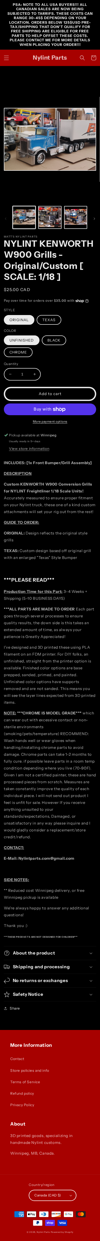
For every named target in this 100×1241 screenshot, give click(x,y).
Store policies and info (29, 1070)
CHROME (18, 352)
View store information (29, 448)
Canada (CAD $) (47, 1195)
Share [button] (15, 1008)
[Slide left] (5, 218)
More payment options (50, 421)
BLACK (54, 340)
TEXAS (49, 320)
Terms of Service (25, 1082)
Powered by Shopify (62, 1232)
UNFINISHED (21, 340)
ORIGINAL (19, 320)
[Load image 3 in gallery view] (75, 217)
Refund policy (22, 1093)
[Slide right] (94, 218)
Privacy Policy (22, 1105)
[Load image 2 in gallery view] (49, 217)
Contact (17, 1058)
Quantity (11, 364)
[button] (6, 57)
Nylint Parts (43, 1232)
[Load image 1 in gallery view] (24, 217)
